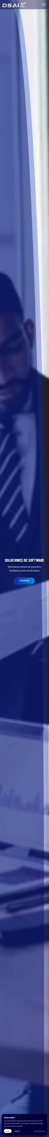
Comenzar (24, 580)
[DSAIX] (14, 4)
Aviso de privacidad (39, 1131)
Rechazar (17, 1131)
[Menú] (44, 4)
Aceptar (8, 1131)
